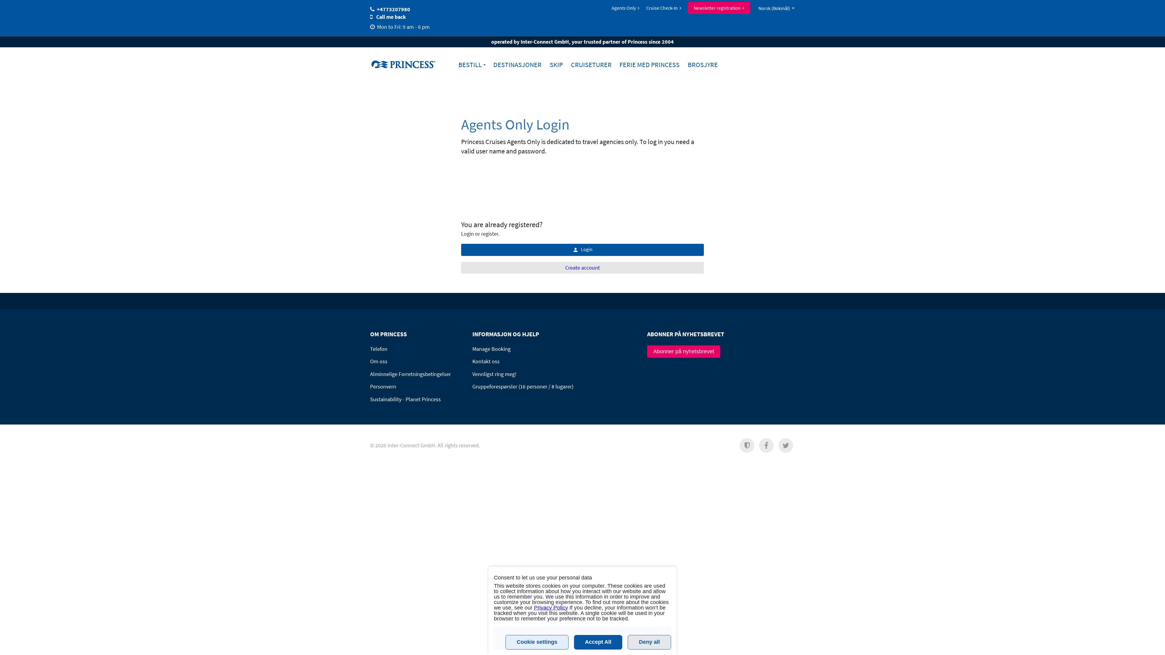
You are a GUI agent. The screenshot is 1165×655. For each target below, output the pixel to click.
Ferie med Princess (650, 65)
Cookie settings (537, 642)
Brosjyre (703, 65)
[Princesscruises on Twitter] (785, 445)
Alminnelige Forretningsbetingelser (410, 374)
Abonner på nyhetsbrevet (683, 351)
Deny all (649, 642)
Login (587, 249)
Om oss (378, 361)
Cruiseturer (591, 65)
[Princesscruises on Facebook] (766, 445)
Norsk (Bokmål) (774, 8)
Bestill (470, 65)
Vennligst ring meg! (494, 374)
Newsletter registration (717, 8)
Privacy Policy (551, 608)
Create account (582, 267)
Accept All (598, 642)
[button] (747, 445)
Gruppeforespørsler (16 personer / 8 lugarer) (522, 386)
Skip (556, 65)
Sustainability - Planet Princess (405, 399)
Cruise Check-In (662, 8)
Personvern (383, 386)
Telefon (378, 348)
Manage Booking (491, 348)
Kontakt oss (486, 361)
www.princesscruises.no (408, 64)
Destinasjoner (517, 65)
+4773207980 (393, 9)
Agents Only (624, 8)
